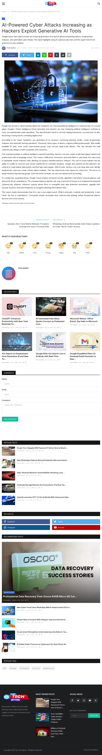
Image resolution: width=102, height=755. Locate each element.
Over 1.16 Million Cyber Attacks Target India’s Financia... (57, 718)
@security (36, 668)
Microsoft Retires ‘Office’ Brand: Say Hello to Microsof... (84, 320)
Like (8, 253)
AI (8, 11)
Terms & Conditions (91, 750)
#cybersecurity (48, 668)
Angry (61, 253)
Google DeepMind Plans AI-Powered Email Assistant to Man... (83, 356)
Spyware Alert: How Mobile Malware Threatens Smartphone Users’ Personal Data (28, 225)
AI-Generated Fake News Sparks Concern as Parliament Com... (50, 321)
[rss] (95, 700)
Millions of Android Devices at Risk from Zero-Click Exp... (58, 732)
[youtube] (89, 700)
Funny (48, 253)
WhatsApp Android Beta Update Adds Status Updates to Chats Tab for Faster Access (76, 225)
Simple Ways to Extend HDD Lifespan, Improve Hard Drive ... (42, 620)
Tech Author (11, 48)
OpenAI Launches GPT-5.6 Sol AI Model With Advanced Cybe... (43, 497)
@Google (13, 668)
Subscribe (94, 715)
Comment (6, 400)
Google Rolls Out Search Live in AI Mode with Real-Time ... (50, 355)
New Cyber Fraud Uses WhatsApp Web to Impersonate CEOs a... (44, 607)
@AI (4, 668)
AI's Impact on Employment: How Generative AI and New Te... (15, 356)
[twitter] (78, 700)
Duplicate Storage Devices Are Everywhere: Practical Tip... (41, 485)
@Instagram (24, 668)
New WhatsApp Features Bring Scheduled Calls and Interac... (42, 460)
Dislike (21, 253)
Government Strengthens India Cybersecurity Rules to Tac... (42, 632)
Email (4, 389)
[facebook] (72, 700)
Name (4, 379)
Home (4, 11)
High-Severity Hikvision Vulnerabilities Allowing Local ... (41, 473)
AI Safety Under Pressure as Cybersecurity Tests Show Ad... (42, 644)
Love (35, 253)
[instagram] (84, 700)
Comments (9, 373)
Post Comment (10, 419)
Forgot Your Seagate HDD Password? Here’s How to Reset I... (42, 448)
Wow (88, 253)
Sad (74, 253)
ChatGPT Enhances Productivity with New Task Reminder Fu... (15, 321)
